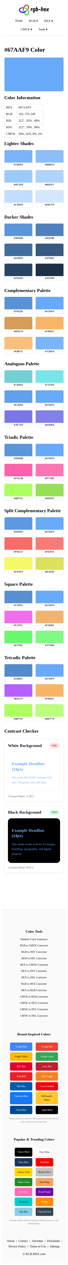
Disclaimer (53, 1241)
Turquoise (23, 1201)
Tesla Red (21, 1076)
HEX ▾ (48, 20)
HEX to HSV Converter (34, 971)
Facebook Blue (21, 1096)
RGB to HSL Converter (34, 958)
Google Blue (21, 1046)
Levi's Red (47, 1066)
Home (19, 20)
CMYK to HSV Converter (34, 1009)
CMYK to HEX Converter (34, 1003)
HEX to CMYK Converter (34, 964)
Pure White (44, 1152)
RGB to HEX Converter (34, 983)
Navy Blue (23, 1162)
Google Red (47, 1046)
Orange (44, 1201)
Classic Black (24, 1152)
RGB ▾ (33, 20)
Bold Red (44, 1162)
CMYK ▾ (26, 29)
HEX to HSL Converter (34, 977)
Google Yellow (21, 1056)
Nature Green (24, 1182)
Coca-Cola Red (47, 1086)
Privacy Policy (17, 1246)
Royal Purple (44, 1192)
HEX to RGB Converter (34, 990)
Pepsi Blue (21, 1110)
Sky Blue (23, 1211)
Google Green (47, 1056)
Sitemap (55, 1246)
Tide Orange (47, 1076)
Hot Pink (23, 1192)
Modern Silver (44, 1172)
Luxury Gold (23, 1172)
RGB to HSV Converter (34, 952)
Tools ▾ (43, 29)
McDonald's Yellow (46, 1098)
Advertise (37, 1241)
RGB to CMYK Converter (34, 945)
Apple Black (47, 1110)
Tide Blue (21, 1086)
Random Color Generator (34, 939)
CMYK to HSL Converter (34, 1015)
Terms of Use (38, 1246)
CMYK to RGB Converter (34, 996)
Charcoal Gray (44, 1211)
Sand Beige (44, 1182)
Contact (23, 1241)
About (10, 1241)
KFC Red (21, 1066)
